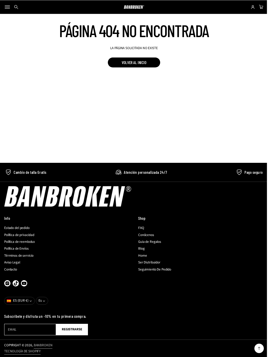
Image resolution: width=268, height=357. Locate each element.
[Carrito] (256, 7)
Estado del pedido (17, 228)
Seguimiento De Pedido (152, 269)
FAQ (139, 228)
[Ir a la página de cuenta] (249, 7)
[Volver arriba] (255, 348)
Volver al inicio (132, 62)
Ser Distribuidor (147, 262)
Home (140, 255)
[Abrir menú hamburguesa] (7, 7)
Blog (139, 248)
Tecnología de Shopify (22, 351)
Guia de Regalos (147, 241)
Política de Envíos (16, 248)
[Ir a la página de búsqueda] (16, 7)
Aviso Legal (12, 262)
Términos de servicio (19, 255)
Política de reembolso (19, 241)
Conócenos (144, 235)
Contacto (10, 269)
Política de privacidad (19, 235)
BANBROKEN (43, 345)
